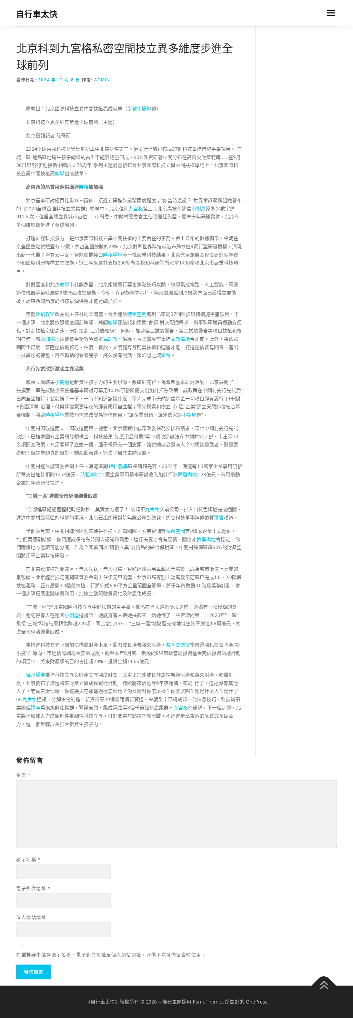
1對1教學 (118, 466)
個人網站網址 (31, 917)
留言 (23, 775)
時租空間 (137, 314)
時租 (84, 186)
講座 (35, 707)
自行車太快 (37, 14)
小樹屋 (198, 208)
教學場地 (141, 108)
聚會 (166, 355)
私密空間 (175, 531)
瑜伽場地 (50, 339)
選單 (329, 13)
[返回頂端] (324, 986)
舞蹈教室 (45, 314)
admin (102, 80)
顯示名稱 (28, 859)
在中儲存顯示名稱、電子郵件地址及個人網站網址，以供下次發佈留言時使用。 (111, 954)
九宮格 (136, 208)
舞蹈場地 (187, 474)
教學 (59, 173)
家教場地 (180, 339)
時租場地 (112, 254)
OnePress (257, 1001)
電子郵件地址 (33, 888)
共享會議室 (178, 644)
